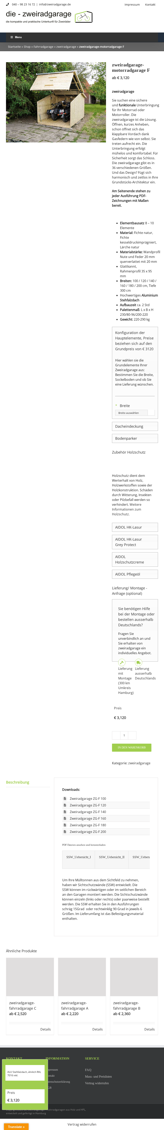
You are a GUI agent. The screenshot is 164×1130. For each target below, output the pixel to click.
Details (45, 1029)
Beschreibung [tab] (17, 782)
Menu (18, 37)
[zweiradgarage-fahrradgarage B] (134, 977)
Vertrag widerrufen (82, 1124)
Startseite (14, 47)
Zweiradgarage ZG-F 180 (88, 825)
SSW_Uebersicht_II (111, 857)
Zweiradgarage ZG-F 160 (88, 818)
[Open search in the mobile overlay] (56, 24)
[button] (135, 426)
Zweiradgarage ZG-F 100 (88, 798)
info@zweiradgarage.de (55, 4)
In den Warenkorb (132, 747)
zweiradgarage (66, 47)
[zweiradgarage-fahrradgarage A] (82, 977)
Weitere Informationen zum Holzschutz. (126, 509)
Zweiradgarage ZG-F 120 (88, 805)
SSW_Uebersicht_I (78, 857)
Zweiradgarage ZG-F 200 (88, 831)
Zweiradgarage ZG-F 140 (88, 812)
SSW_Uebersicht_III (146, 857)
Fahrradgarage (43, 47)
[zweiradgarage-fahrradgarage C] (30, 977)
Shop (27, 47)
